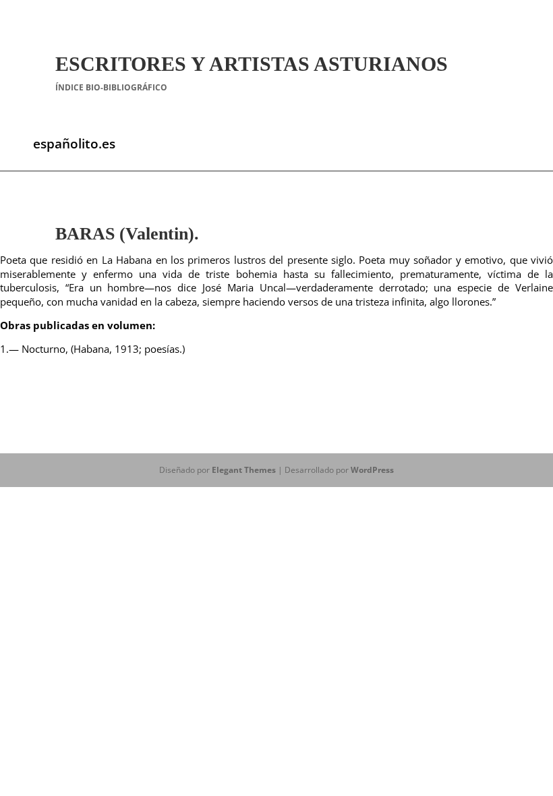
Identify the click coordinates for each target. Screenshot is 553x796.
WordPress (372, 470)
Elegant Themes (244, 470)
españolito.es (74, 143)
